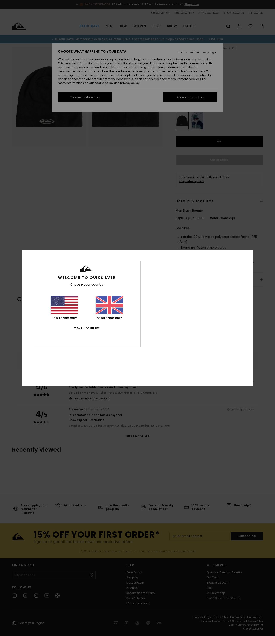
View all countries (86, 328)
